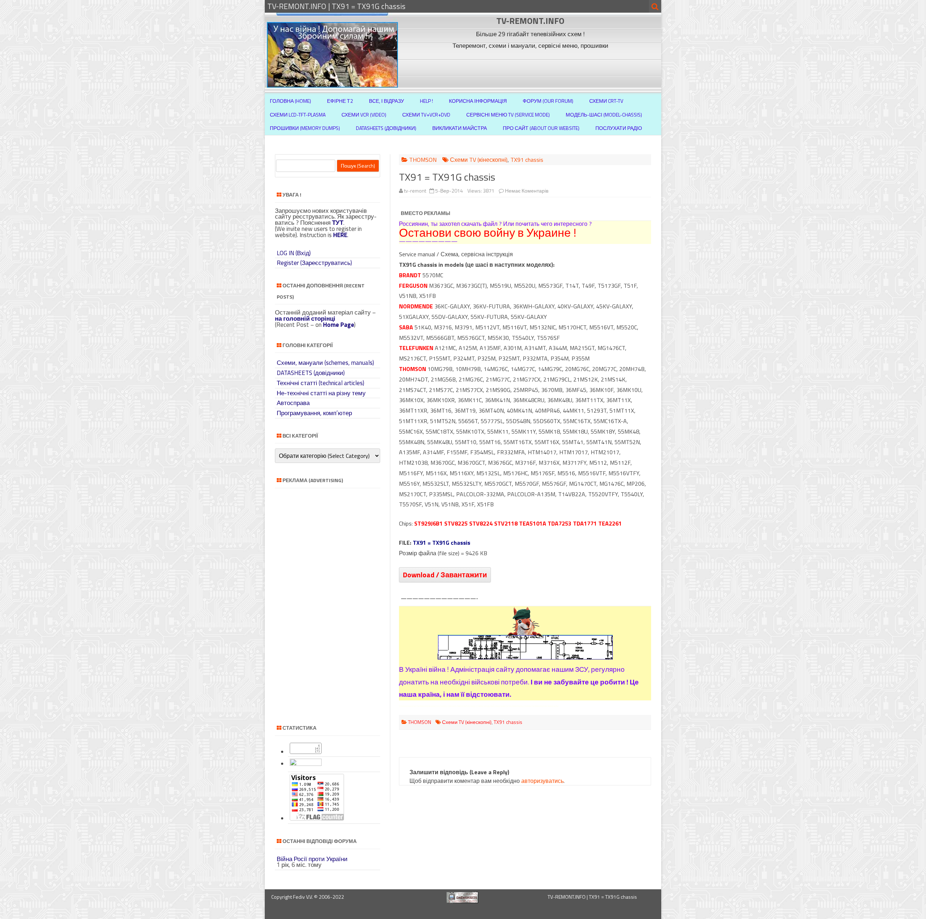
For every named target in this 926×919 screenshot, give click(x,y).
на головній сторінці (305, 318)
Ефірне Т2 (340, 101)
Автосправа (293, 403)
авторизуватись (542, 780)
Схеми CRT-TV (606, 101)
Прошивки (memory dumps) (305, 128)
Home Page (338, 324)
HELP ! (426, 101)
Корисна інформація (478, 101)
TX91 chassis (526, 159)
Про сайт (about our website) (541, 128)
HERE (340, 235)
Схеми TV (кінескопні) (478, 159)
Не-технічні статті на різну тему (321, 393)
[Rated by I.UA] (306, 763)
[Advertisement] (531, 68)
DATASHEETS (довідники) (311, 373)
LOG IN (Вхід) (294, 253)
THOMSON (423, 159)
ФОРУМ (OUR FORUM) (548, 101)
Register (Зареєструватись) (314, 262)
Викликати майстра (459, 128)
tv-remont (415, 190)
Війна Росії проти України (312, 859)
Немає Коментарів (526, 190)
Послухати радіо (618, 128)
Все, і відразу (386, 101)
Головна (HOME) (290, 101)
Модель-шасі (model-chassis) (604, 114)
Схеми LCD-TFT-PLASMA (298, 114)
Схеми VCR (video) (363, 114)
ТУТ (337, 222)
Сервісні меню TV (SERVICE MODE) (508, 114)
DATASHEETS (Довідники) (386, 128)
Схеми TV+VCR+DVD (426, 114)
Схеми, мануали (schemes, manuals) (325, 362)
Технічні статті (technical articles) (320, 383)
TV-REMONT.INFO (530, 20)
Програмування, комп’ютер (314, 413)
